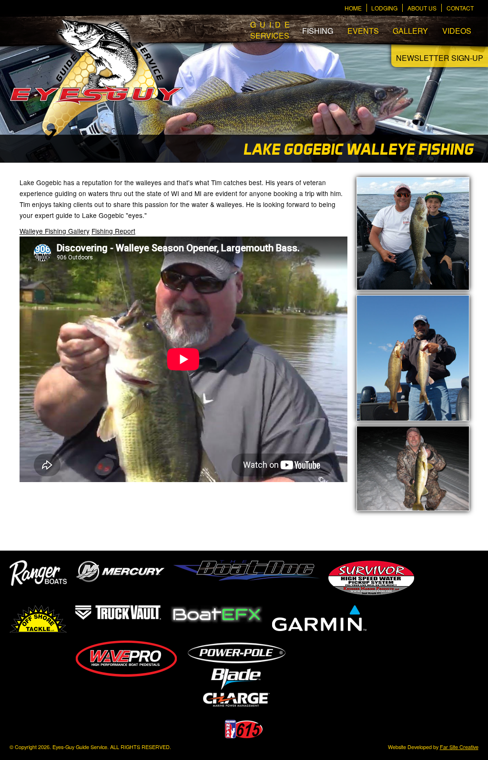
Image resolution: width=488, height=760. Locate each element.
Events (363, 30)
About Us (422, 8)
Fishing (317, 30)
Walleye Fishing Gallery (55, 231)
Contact (460, 8)
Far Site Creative (459, 746)
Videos (456, 30)
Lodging (384, 8)
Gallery (410, 30)
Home (353, 8)
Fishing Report (113, 231)
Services (269, 30)
